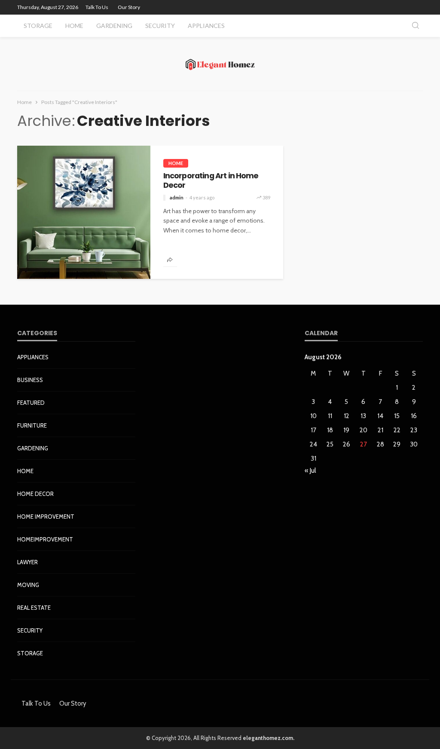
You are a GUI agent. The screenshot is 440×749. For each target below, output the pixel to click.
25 (330, 444)
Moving (28, 584)
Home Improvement (45, 516)
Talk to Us (97, 7)
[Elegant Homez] (220, 64)
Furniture (32, 425)
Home (74, 25)
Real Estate (34, 607)
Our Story (129, 7)
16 (414, 416)
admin (176, 197)
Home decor (35, 493)
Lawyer (27, 562)
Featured (31, 402)
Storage (38, 25)
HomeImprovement (45, 539)
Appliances (206, 25)
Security (160, 25)
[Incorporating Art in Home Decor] (83, 212)
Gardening (114, 25)
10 (313, 416)
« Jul (310, 470)
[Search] (415, 26)
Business (30, 379)
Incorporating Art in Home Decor (211, 180)
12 (346, 416)
